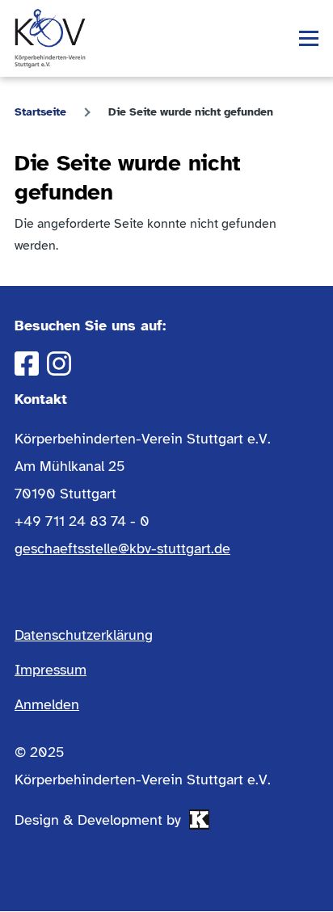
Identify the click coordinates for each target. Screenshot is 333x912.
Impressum (50, 670)
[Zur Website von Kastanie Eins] (199, 819)
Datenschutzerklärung (84, 635)
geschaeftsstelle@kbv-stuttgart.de (122, 548)
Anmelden (47, 704)
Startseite (40, 112)
